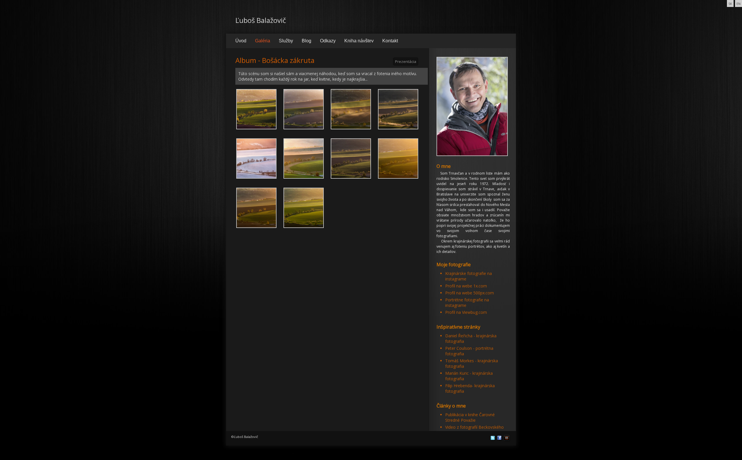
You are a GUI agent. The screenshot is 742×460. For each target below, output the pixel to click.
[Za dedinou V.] (256, 158)
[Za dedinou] (256, 108)
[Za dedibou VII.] (351, 158)
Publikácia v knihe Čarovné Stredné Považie (470, 417)
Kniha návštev (359, 40)
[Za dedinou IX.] (256, 207)
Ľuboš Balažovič (260, 20)
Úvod (240, 40)
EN (738, 3)
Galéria (262, 40)
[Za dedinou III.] (351, 108)
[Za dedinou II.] (303, 108)
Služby (286, 40)
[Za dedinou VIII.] (398, 158)
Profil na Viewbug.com (466, 312)
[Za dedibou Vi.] (303, 158)
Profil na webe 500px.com (469, 293)
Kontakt (390, 40)
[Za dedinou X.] (303, 207)
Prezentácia (405, 61)
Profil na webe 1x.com (466, 286)
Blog (306, 40)
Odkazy (328, 40)
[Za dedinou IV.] (398, 108)
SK (730, 3)
